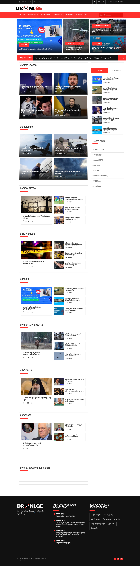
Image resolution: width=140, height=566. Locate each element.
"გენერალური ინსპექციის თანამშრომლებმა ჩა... (72, 264)
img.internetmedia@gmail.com (33, 513)
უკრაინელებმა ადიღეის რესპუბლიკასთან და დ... (31, 353)
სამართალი (58, 14)
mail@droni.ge (42, 2)
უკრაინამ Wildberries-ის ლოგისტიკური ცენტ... (72, 344)
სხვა (86, 14)
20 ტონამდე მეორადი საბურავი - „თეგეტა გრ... (110, 88)
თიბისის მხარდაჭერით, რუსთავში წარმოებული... (72, 299)
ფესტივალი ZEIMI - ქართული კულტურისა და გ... (74, 309)
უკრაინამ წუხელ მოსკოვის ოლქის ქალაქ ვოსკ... (73, 334)
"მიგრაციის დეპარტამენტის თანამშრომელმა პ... (73, 253)
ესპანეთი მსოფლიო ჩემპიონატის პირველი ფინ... (73, 198)
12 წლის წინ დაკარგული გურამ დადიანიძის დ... (32, 111)
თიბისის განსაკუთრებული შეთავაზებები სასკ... (32, 308)
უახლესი (99, 70)
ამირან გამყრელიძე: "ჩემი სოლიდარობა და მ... (32, 444)
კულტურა (96, 181)
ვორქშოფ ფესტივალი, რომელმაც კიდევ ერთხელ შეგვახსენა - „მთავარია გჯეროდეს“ (70, 534)
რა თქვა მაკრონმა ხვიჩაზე (65, 516)
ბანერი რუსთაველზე (63, 543)
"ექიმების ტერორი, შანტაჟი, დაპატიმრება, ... (73, 425)
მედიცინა (96, 186)
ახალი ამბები (33, 14)
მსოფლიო (69, 14)
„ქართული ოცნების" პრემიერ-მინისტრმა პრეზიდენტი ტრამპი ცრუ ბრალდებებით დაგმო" (70, 524)
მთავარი (22, 14)
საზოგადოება (46, 14)
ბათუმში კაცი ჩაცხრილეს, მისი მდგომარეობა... (33, 262)
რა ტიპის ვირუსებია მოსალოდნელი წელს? (72, 435)
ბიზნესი (79, 14)
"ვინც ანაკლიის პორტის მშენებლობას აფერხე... (72, 208)
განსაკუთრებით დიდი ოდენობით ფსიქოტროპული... (74, 243)
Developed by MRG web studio (26, 561)
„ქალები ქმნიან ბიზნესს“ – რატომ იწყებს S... (73, 218)
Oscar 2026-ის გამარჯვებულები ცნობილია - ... (74, 390)
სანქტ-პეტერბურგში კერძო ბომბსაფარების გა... (73, 354)
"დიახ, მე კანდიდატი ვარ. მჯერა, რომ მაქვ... (111, 108)
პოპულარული (116, 70)
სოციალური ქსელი (100, 176)
